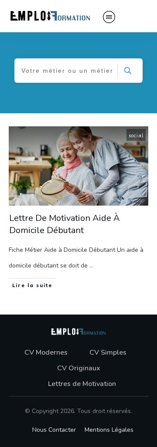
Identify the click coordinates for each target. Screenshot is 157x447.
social (136, 135)
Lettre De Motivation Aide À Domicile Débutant (64, 224)
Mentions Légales (109, 430)
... (91, 265)
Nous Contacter (54, 430)
